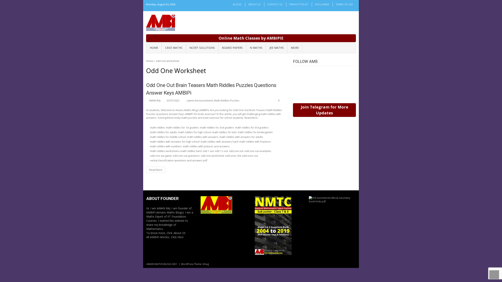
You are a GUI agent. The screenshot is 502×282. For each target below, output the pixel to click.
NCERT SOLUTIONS (202, 48)
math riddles (157, 127)
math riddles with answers (202, 137)
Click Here (177, 237)
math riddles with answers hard (219, 141)
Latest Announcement (200, 100)
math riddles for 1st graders (182, 127)
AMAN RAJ (154, 100)
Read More (155, 170)
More (295, 48)
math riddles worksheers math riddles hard (176, 151)
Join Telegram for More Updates (324, 110)
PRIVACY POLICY (298, 4)
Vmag (206, 264)
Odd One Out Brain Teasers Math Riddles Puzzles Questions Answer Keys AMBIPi (211, 89)
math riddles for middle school (168, 137)
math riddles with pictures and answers (206, 146)
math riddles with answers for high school (175, 141)
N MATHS (256, 48)
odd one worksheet (212, 156)
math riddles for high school (194, 132)
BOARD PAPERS (232, 48)
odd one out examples (257, 151)
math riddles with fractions (255, 141)
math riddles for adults (163, 132)
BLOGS (237, 4)
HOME (154, 48)
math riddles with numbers (166, 146)
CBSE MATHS (173, 48)
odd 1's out (221, 151)
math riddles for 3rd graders (252, 127)
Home (149, 61)
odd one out (236, 151)
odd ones (230, 156)
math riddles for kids (224, 132)
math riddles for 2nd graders (217, 127)
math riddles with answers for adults (241, 137)
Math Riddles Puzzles (226, 100)
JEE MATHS (276, 48)
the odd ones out (247, 156)
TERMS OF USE (344, 4)
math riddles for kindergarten (255, 132)
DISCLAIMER (322, 4)
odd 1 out (208, 151)
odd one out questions (186, 156)
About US (180, 233)
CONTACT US (275, 4)
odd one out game (161, 156)
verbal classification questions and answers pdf (178, 160)
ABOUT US (254, 4)
